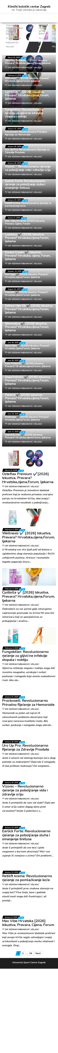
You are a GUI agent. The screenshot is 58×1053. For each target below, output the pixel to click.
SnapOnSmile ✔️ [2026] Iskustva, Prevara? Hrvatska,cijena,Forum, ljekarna (28, 380)
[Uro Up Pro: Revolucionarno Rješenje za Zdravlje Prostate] (29, 734)
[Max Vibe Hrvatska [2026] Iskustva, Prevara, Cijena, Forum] (29, 910)
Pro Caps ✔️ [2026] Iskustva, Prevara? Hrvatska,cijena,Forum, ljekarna (26, 276)
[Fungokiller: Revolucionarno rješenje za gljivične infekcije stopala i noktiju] (29, 635)
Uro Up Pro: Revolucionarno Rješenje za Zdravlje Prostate (27, 151)
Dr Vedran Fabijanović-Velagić (13, 42)
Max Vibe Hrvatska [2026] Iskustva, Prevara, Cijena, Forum (25, 222)
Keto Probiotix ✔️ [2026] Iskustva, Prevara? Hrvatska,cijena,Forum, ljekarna (28, 365)
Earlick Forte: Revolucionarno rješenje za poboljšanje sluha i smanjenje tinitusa (25, 184)
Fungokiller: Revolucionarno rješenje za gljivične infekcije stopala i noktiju (24, 113)
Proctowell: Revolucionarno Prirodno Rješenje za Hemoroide (26, 133)
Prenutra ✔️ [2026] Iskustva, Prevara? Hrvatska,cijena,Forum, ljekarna (26, 293)
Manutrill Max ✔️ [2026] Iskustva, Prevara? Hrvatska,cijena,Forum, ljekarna (28, 436)
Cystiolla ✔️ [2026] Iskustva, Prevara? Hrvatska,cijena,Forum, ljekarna (27, 95)
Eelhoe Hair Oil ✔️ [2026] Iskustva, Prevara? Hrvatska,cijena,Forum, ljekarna (29, 309)
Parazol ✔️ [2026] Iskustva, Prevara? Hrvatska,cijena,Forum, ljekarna (27, 398)
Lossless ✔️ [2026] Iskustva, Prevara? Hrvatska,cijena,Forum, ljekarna (27, 237)
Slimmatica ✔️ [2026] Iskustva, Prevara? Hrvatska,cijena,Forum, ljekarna (27, 326)
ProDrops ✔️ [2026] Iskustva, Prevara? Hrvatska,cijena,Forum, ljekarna (27, 418)
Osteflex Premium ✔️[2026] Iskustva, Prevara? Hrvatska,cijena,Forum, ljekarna (28, 62)
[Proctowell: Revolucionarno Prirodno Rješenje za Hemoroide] (29, 690)
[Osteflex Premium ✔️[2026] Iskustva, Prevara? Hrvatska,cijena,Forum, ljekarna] (29, 32)
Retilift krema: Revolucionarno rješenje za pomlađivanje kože (28, 204)
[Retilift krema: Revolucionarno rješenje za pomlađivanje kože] (29, 865)
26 (30, 953)
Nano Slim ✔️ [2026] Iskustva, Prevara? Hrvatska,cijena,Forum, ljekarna (27, 347)
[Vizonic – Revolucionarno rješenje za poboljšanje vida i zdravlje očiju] (29, 775)
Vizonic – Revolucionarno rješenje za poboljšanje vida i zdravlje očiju (28, 168)
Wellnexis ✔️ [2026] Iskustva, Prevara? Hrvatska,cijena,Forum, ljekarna (46, 25)
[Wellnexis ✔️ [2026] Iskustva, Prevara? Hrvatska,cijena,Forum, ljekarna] (29, 517)
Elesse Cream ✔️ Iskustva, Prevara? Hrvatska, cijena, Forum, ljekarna (28, 255)
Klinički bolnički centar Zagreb (29, 6)
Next (38, 953)
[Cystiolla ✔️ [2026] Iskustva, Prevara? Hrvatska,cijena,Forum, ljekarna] (29, 576)
